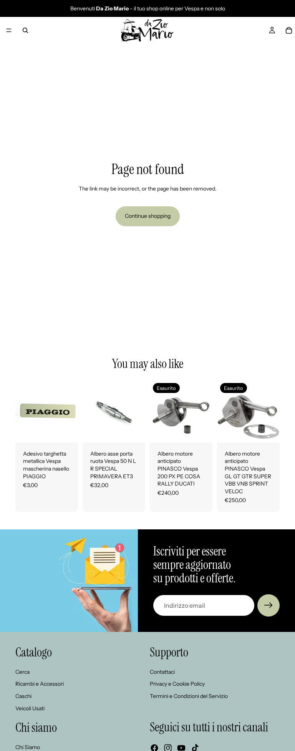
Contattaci (162, 671)
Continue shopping (148, 215)
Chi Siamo (27, 747)
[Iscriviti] (268, 605)
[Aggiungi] (66, 431)
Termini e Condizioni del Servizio (189, 696)
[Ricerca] (25, 30)
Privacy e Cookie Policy (177, 684)
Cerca (22, 671)
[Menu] (9, 30)
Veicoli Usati (30, 708)
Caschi (23, 696)
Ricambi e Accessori (39, 684)
